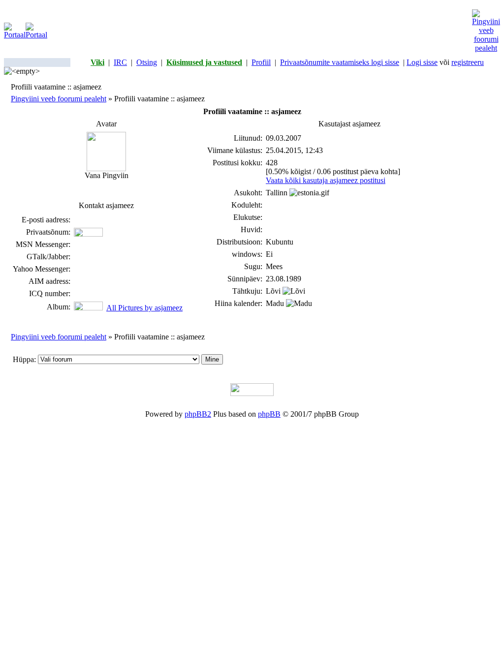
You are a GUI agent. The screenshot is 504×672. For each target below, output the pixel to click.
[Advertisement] (260, 31)
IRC (120, 62)
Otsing (146, 62)
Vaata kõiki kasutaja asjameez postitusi (325, 180)
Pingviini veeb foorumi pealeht (58, 98)
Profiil (261, 62)
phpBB (269, 414)
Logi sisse (422, 62)
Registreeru (467, 62)
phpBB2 (198, 414)
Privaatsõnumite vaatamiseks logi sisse (339, 62)
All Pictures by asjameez (144, 308)
